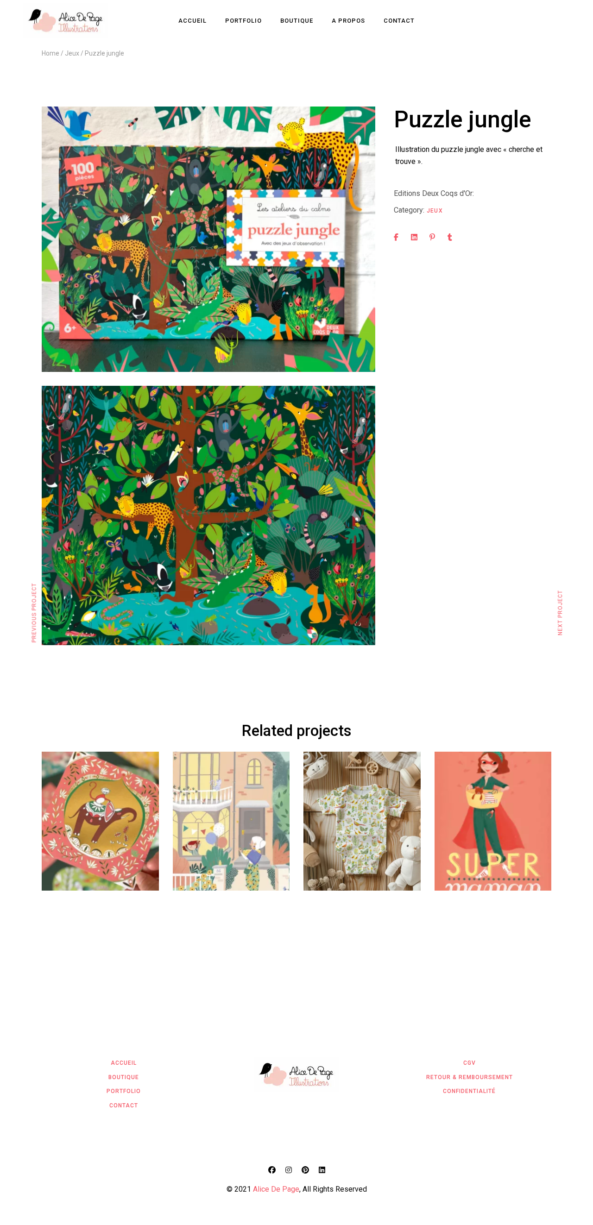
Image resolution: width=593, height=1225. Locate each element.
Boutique (123, 1077)
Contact (123, 1105)
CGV (469, 1063)
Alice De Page (276, 1189)
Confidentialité (469, 1091)
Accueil (124, 1063)
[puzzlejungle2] (208, 516)
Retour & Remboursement (469, 1077)
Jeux (435, 210)
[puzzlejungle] (208, 239)
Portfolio (124, 1091)
